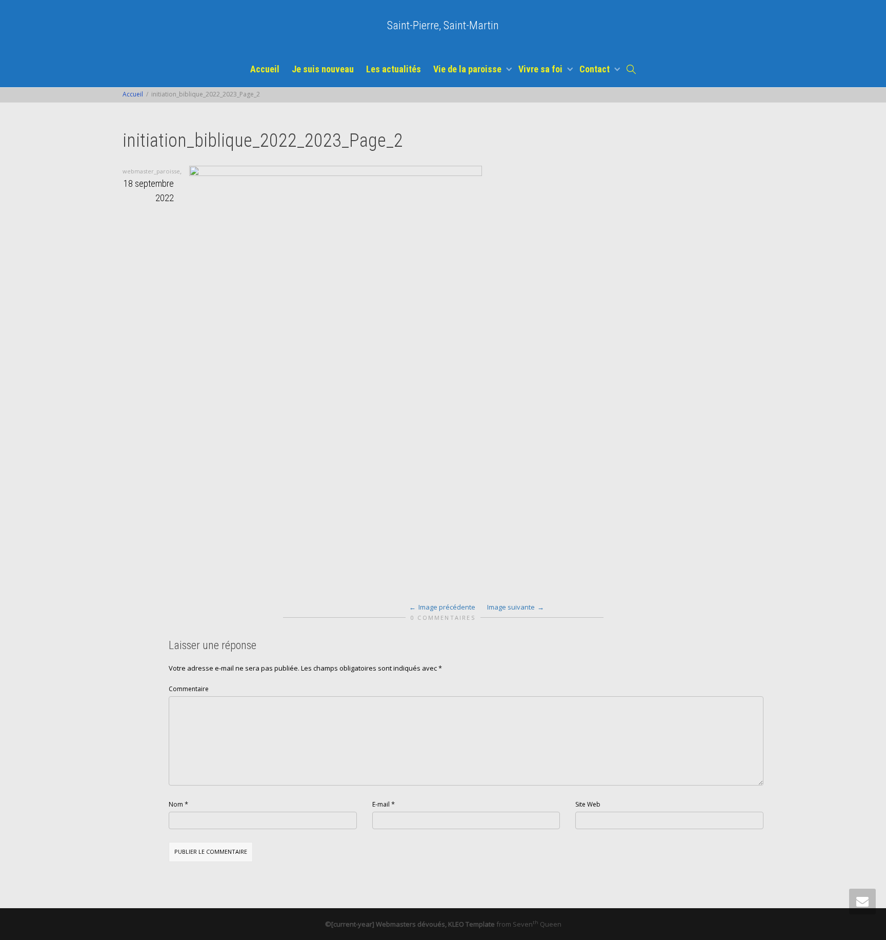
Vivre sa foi (541, 69)
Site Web (587, 804)
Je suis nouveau (323, 69)
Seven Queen (537, 924)
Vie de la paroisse (468, 69)
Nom (176, 804)
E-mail (381, 804)
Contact (595, 69)
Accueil (264, 69)
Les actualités (393, 69)
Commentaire (189, 688)
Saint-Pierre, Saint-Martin (443, 25)
